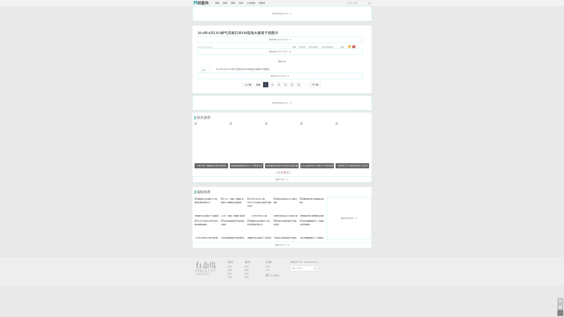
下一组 (315, 85)
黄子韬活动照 (327, 47)
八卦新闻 (251, 3)
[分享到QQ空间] (349, 46)
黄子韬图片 (313, 47)
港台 (230, 274)
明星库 (262, 3)
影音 (268, 266)
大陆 (230, 277)
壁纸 (233, 3)
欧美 (230, 266)
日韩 (230, 270)
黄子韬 (302, 47)
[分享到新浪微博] (354, 46)
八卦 (268, 270)
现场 (217, 3)
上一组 (248, 85)
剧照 (225, 3)
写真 (241, 3)
